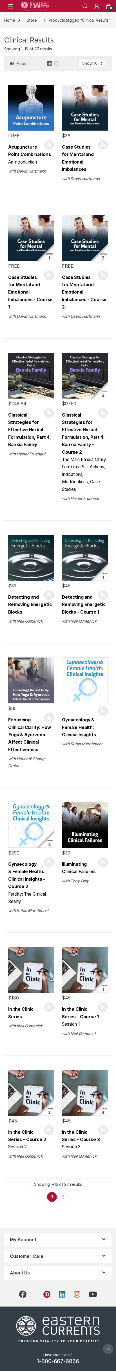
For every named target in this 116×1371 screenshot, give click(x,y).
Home (9, 20)
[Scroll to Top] (108, 1349)
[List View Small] (56, 63)
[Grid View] (49, 63)
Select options (47, 145)
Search (85, 6)
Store (32, 20)
